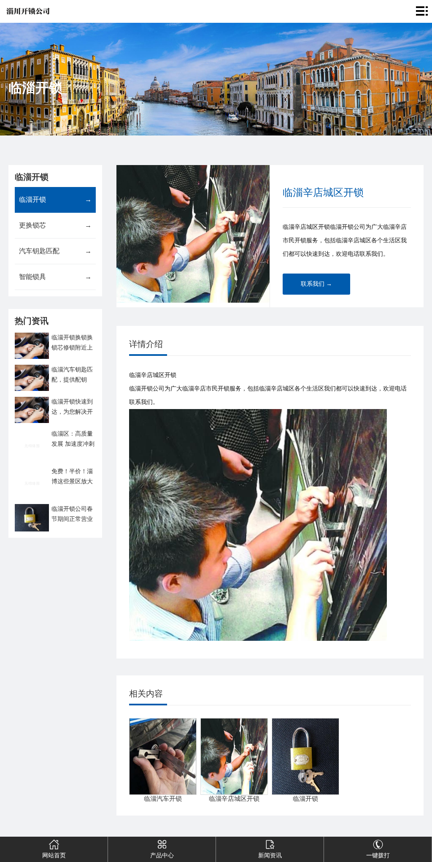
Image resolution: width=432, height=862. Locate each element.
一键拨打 (378, 855)
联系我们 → (316, 284)
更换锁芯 (55, 225)
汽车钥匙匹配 (55, 251)
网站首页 (54, 855)
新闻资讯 (270, 855)
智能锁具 (55, 276)
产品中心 (162, 855)
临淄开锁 (55, 199)
